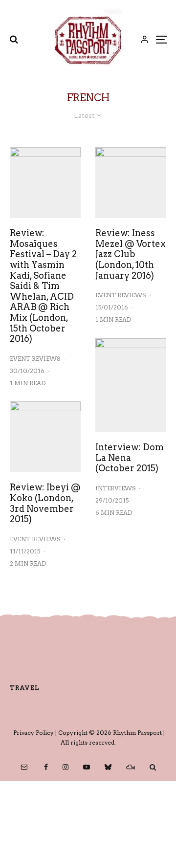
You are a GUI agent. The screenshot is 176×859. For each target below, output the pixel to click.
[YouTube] (86, 767)
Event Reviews (35, 358)
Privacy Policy (33, 732)
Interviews (115, 488)
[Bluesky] (108, 767)
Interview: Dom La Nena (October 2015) (129, 457)
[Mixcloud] (130, 767)
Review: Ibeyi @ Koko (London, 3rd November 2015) (45, 503)
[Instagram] (65, 767)
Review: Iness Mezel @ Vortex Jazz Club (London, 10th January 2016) (130, 254)
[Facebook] (46, 767)
